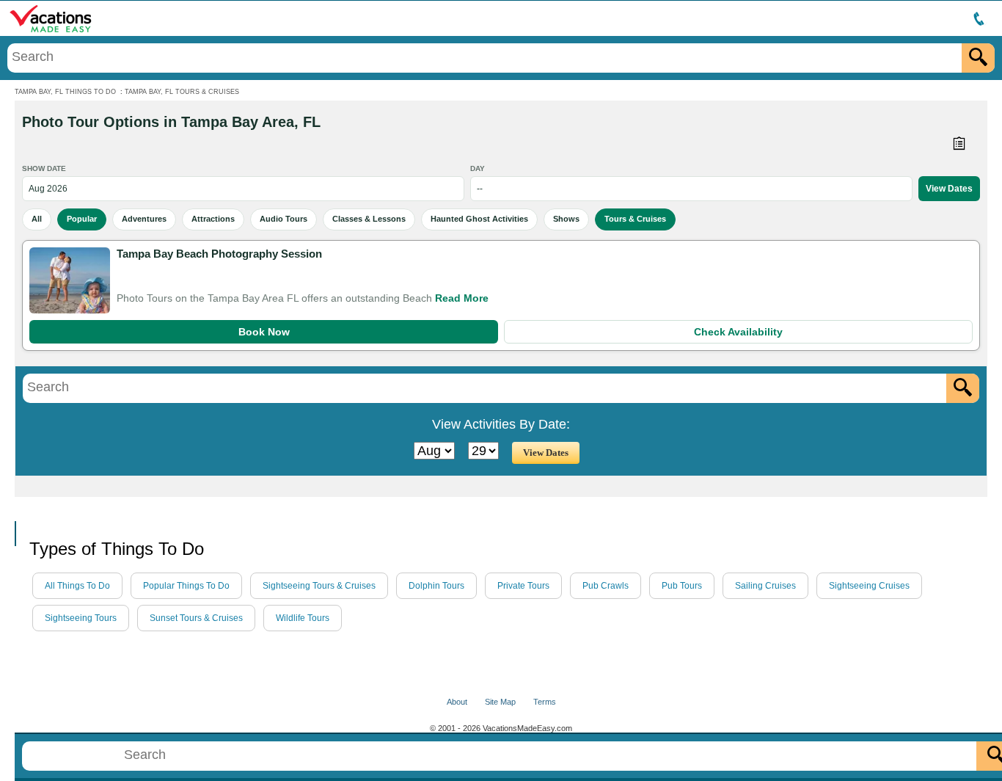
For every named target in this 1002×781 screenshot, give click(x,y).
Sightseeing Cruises (869, 586)
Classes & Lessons (369, 218)
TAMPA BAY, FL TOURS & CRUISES (182, 91)
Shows (566, 218)
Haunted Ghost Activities (479, 218)
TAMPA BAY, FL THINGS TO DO (65, 91)
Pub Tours (682, 586)
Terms (544, 701)
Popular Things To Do (186, 586)
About (457, 701)
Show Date (44, 168)
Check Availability (738, 332)
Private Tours (523, 586)
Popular (82, 218)
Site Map (500, 701)
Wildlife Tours (302, 618)
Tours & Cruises (635, 218)
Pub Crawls (605, 586)
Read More (462, 298)
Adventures (144, 218)
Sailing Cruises (765, 586)
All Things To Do (77, 586)
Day (477, 168)
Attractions (213, 218)
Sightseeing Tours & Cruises (319, 586)
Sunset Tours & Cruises (196, 618)
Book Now (264, 332)
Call (29, 509)
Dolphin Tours (436, 586)
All (37, 218)
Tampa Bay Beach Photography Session (219, 253)
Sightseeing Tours (81, 618)
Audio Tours (283, 218)
